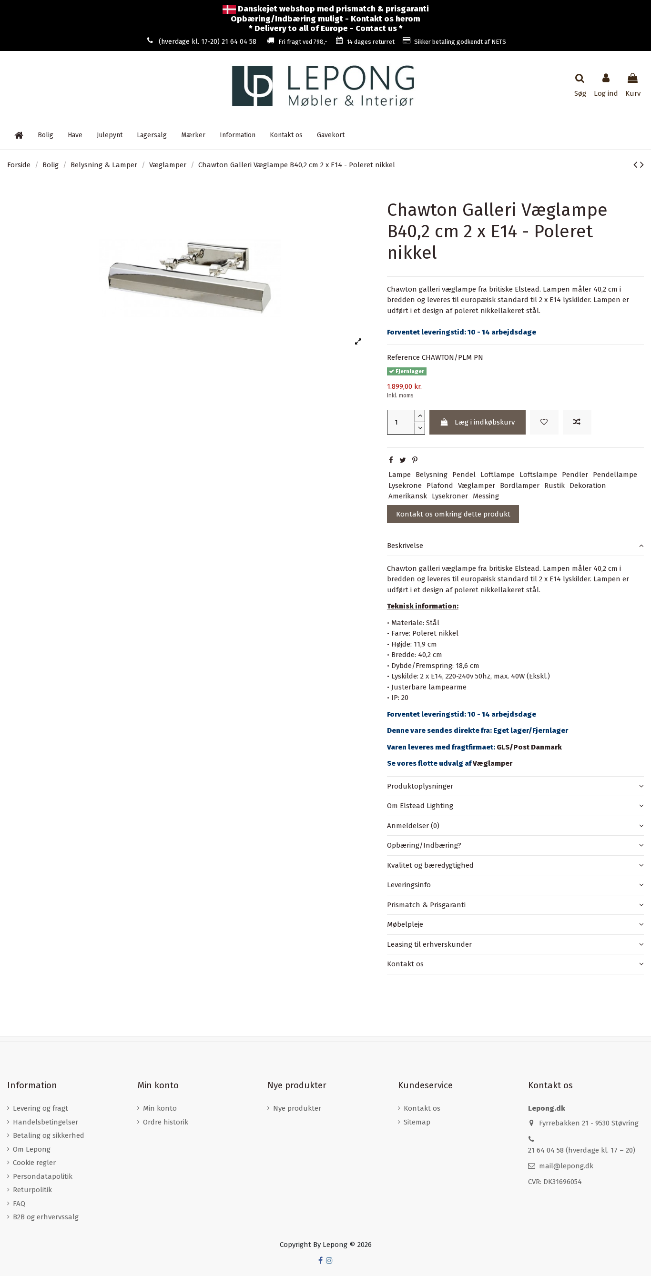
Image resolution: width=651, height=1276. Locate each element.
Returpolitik (32, 1189)
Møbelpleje (405, 924)
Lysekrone (405, 485)
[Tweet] (402, 460)
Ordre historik (165, 1122)
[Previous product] (636, 164)
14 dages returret (371, 41)
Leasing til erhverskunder (429, 944)
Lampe (399, 474)
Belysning (432, 474)
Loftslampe (538, 474)
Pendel (464, 474)
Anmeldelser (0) (413, 825)
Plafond (440, 485)
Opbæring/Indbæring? (424, 845)
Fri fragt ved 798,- (302, 41)
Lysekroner (450, 496)
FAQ (19, 1203)
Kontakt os (405, 964)
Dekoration (588, 485)
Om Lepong (32, 1149)
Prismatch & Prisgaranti (426, 905)
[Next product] (642, 164)
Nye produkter (297, 1108)
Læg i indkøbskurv (485, 422)
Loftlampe (497, 474)
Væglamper (476, 485)
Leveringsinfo (409, 885)
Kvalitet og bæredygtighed (430, 865)
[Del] (391, 460)
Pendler (575, 474)
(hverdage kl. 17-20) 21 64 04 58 (207, 42)
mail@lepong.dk (566, 1166)
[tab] (515, 546)
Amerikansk (407, 496)
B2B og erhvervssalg (46, 1217)
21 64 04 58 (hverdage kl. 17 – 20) (581, 1150)
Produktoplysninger (420, 786)
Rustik (554, 485)
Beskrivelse (405, 545)
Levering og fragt (40, 1108)
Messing (486, 496)
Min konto (160, 1108)
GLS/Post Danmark (529, 747)
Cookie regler (34, 1162)
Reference (403, 357)
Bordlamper (519, 485)
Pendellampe (615, 474)
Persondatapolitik (42, 1176)
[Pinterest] (414, 460)
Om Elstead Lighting (420, 805)
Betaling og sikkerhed (48, 1135)
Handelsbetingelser (45, 1122)
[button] (238, 135)
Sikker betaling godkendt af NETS (460, 41)
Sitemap (417, 1122)
